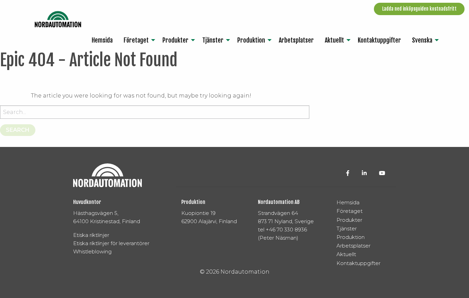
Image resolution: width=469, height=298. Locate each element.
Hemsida (347, 202)
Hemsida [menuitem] (102, 40)
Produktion (350, 237)
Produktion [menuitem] (251, 40)
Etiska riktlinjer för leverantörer (111, 243)
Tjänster (346, 228)
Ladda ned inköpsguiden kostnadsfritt (419, 8)
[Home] (58, 19)
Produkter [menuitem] (175, 40)
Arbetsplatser (353, 245)
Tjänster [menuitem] (213, 40)
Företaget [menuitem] (136, 40)
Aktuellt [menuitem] (334, 40)
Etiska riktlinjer (91, 235)
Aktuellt (346, 254)
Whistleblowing (92, 251)
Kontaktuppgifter (358, 263)
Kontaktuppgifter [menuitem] (379, 40)
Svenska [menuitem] (422, 40)
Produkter (349, 220)
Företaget (349, 211)
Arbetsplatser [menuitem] (296, 40)
